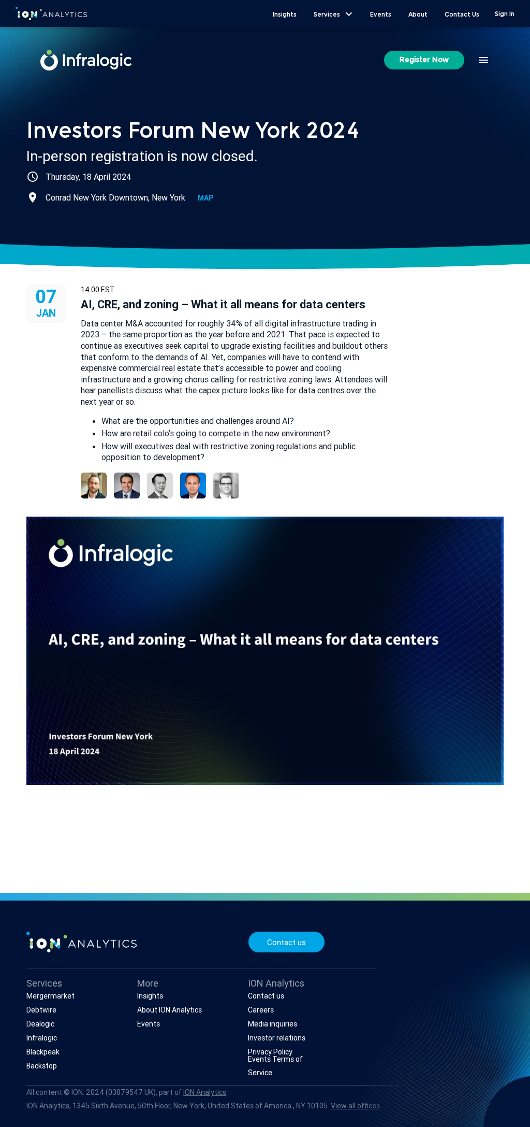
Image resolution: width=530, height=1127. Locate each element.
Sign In (504, 14)
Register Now (424, 60)
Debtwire (41, 1010)
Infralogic (41, 1038)
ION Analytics (204, 1092)
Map (205, 198)
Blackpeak (43, 1052)
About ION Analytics (169, 1010)
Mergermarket (50, 996)
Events (148, 1024)
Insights (150, 996)
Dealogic (40, 1024)
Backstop (41, 1066)
